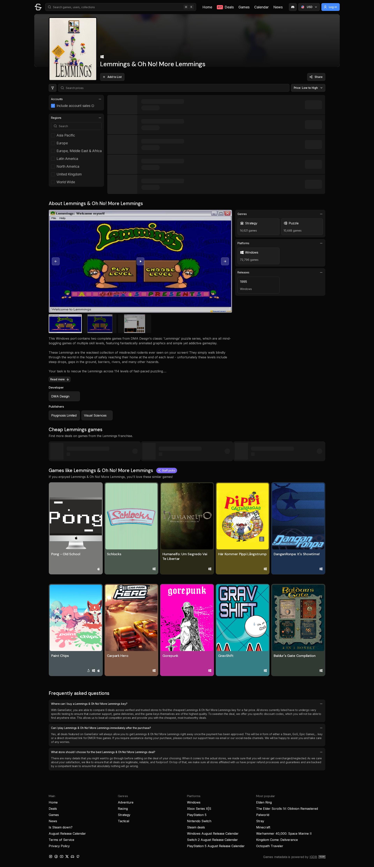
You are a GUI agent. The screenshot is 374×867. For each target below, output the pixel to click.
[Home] (38, 7)
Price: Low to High (306, 87)
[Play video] (140, 261)
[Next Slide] (225, 261)
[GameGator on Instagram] (51, 856)
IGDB (313, 857)
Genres (242, 214)
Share (319, 76)
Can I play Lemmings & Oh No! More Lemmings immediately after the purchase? (101, 728)
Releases (243, 272)
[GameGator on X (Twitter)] (67, 856)
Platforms (243, 243)
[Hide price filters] (52, 88)
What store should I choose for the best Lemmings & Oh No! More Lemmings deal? (103, 752)
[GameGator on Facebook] (56, 856)
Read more (57, 379)
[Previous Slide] (56, 261)
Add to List (115, 76)
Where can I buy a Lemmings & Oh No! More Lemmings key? (89, 703)
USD (309, 7)
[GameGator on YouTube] (62, 856)
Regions (56, 117)
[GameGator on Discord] (293, 7)
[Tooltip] (92, 105)
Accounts (57, 99)
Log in (333, 7)
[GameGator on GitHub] (78, 856)
